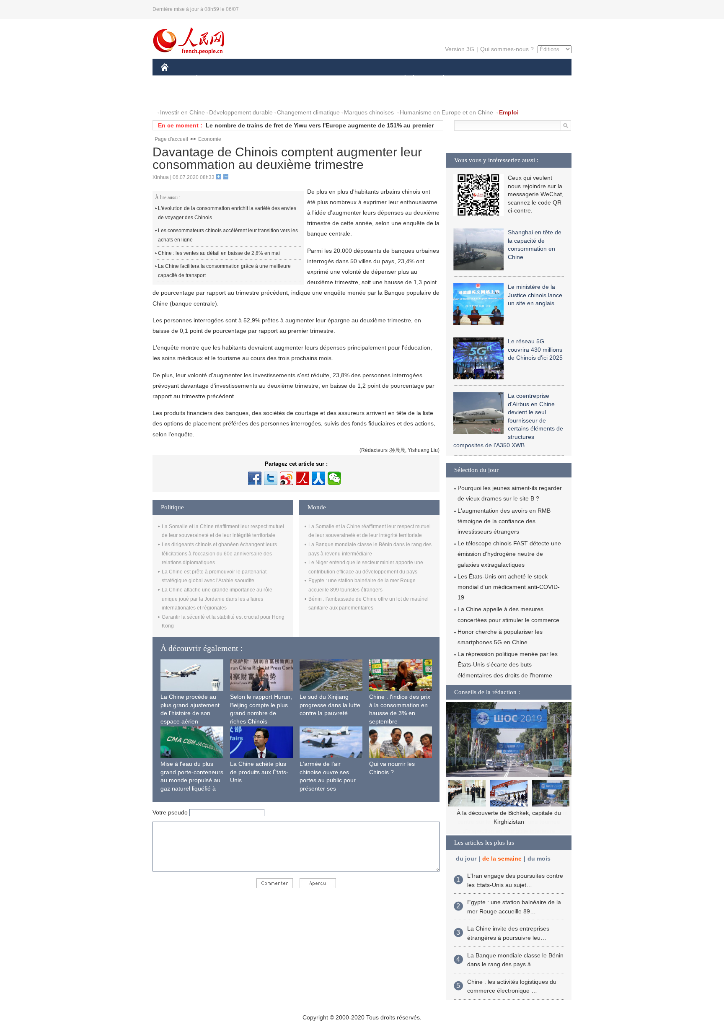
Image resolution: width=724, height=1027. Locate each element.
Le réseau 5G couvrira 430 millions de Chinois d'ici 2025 (535, 349)
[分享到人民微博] (302, 478)
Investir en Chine (182, 112)
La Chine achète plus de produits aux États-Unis (259, 771)
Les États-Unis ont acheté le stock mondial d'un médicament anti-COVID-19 (509, 587)
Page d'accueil (171, 139)
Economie (209, 139)
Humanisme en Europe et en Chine (446, 112)
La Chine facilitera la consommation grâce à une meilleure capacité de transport (224, 270)
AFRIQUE (287, 79)
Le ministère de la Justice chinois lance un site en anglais (535, 294)
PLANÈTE (439, 79)
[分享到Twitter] (270, 478)
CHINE (175, 79)
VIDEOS (249, 95)
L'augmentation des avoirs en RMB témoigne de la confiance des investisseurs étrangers (504, 521)
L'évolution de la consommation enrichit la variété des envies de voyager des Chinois (227, 212)
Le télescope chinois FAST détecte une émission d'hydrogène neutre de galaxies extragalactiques (509, 554)
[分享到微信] (334, 478)
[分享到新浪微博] (286, 478)
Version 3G (459, 49)
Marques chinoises (369, 112)
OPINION (179, 95)
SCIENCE (324, 79)
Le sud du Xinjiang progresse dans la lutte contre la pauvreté (330, 704)
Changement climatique (308, 112)
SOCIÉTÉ (401, 79)
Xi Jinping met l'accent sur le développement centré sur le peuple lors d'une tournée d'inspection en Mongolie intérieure (509, 821)
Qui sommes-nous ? (507, 49)
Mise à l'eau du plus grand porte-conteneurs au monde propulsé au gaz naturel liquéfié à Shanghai (191, 780)
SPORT (473, 79)
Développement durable (241, 112)
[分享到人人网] (318, 478)
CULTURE (363, 79)
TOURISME (509, 79)
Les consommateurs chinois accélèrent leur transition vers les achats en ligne (228, 235)
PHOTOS (215, 95)
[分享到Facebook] (254, 478)
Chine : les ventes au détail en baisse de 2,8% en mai (219, 253)
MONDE (251, 79)
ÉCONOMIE (212, 79)
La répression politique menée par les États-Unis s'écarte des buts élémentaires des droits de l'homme (508, 664)
